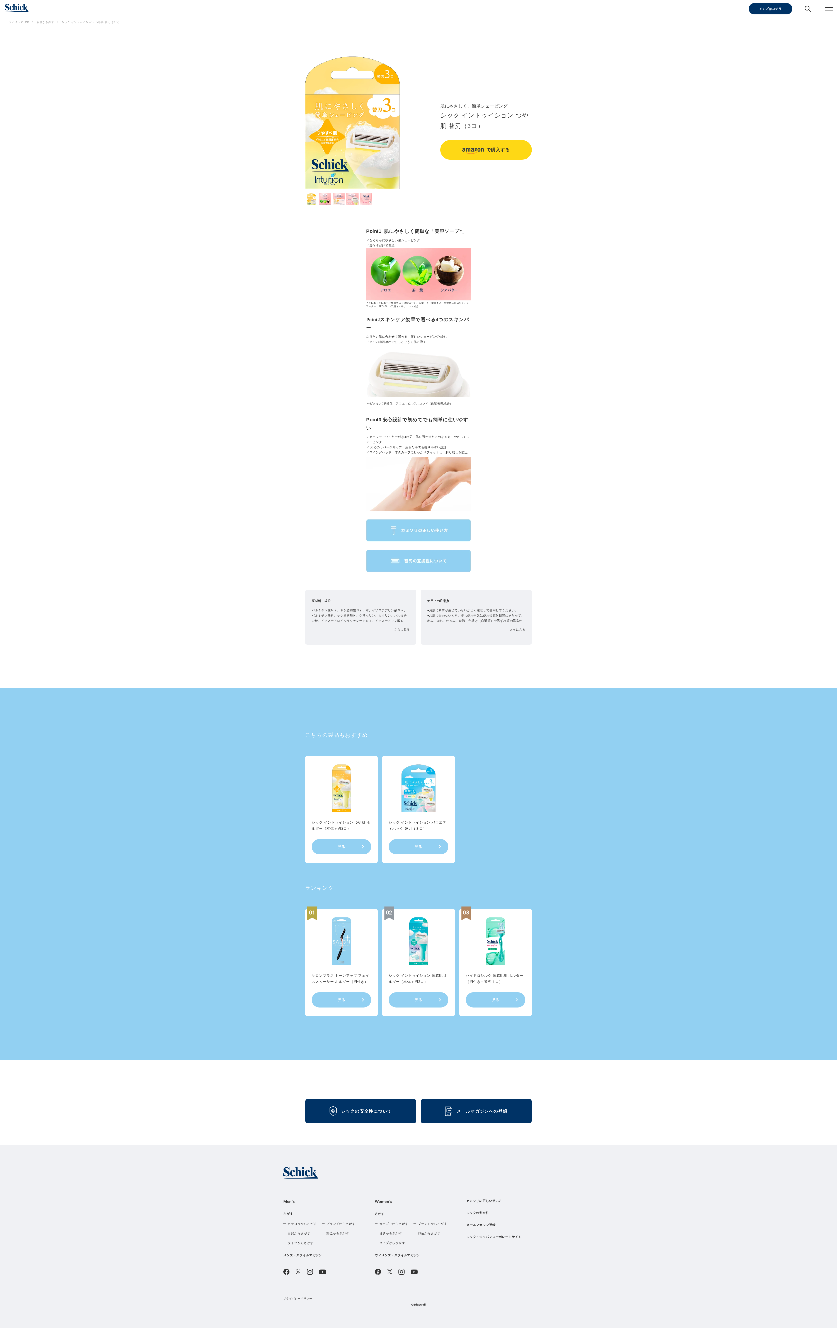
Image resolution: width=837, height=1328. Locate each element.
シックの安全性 (477, 1213)
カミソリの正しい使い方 (484, 1201)
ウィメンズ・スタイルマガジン (397, 1255)
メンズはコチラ (770, 8)
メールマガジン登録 (481, 1225)
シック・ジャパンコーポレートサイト (493, 1237)
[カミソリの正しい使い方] (418, 530)
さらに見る (402, 629)
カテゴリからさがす (302, 1223)
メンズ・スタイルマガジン (302, 1255)
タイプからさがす (301, 1243)
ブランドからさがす (341, 1223)
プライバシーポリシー (297, 1298)
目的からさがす (299, 1233)
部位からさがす (337, 1233)
